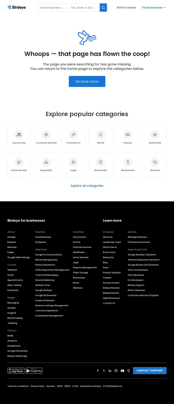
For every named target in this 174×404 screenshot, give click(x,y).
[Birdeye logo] (17, 7)
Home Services (81, 257)
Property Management (85, 267)
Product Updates (112, 272)
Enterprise (40, 242)
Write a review (126, 7)
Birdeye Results (111, 292)
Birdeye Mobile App (17, 356)
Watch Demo (110, 247)
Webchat (12, 269)
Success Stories (111, 282)
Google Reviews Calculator (142, 254)
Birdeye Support (136, 285)
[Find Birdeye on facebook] (98, 370)
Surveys (11, 307)
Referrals (12, 247)
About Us (107, 237)
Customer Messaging (46, 275)
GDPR (60, 386)
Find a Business (136, 275)
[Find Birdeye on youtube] (122, 370)
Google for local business (48, 254)
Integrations (14, 345)
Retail (76, 282)
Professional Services (139, 242)
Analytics (12, 340)
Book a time (109, 252)
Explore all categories (87, 186)
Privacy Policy (37, 386)
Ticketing (12, 323)
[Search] (103, 7)
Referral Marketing (44, 280)
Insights (11, 312)
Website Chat (42, 285)
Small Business (43, 237)
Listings (11, 237)
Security (50, 386)
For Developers (135, 280)
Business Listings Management (51, 305)
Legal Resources (111, 298)
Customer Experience (46, 310)
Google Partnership (17, 350)
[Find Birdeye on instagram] (116, 370)
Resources (108, 257)
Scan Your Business (138, 269)
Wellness (78, 287)
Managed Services (137, 237)
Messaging (13, 302)
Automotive (79, 237)
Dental (76, 242)
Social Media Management (49, 315)
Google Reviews (43, 290)
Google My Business (45, 295)
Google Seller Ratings (18, 257)
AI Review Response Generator (144, 259)
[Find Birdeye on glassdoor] (129, 370)
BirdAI (10, 335)
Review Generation (45, 264)
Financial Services (82, 247)
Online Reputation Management (52, 269)
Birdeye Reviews (111, 287)
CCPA (75, 386)
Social (10, 275)
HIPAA (67, 386)
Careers (107, 277)
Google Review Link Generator (143, 264)
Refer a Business (136, 290)
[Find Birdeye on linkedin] (110, 370)
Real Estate (79, 277)
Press (106, 267)
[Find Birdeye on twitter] (104, 370)
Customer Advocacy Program (143, 295)
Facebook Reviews (44, 300)
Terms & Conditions (18, 386)
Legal (76, 262)
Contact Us (109, 303)
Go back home (87, 81)
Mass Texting (14, 285)
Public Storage (80, 272)
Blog (105, 262)
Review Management (46, 259)
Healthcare (79, 252)
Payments (12, 290)
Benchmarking (15, 318)
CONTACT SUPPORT (150, 370)
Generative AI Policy (90, 386)
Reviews (11, 242)
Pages (10, 252)
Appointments (15, 280)
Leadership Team (112, 242)
